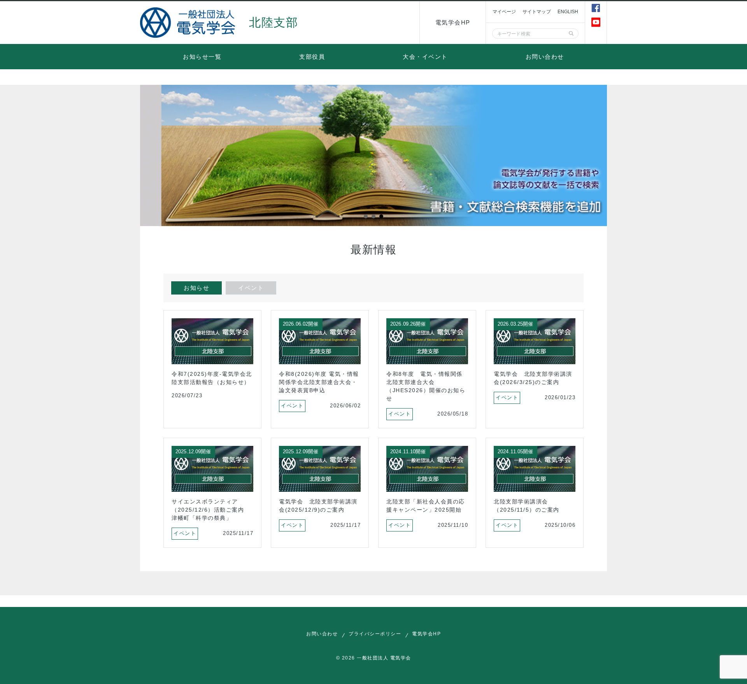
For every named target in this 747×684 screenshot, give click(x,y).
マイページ (504, 11)
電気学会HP (452, 22)
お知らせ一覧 (202, 56)
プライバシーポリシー (375, 634)
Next (597, 155)
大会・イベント (425, 56)
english (568, 11)
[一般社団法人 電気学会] (188, 22)
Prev (150, 155)
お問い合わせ (545, 56)
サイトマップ (537, 11)
